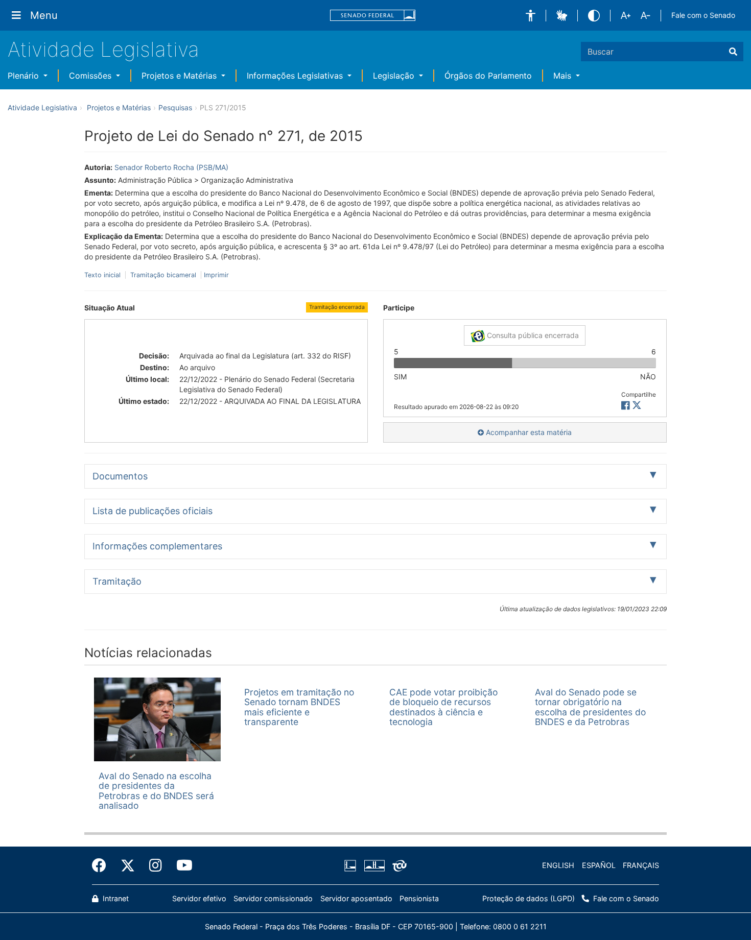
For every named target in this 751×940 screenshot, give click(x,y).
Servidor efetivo (199, 898)
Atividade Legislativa (103, 49)
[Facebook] (102, 865)
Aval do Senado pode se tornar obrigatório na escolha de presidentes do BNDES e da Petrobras (590, 707)
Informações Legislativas (296, 75)
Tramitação (117, 581)
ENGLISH (558, 865)
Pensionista (419, 898)
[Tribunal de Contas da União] (398, 865)
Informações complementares (157, 546)
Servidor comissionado (273, 898)
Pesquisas (175, 107)
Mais (563, 75)
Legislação (395, 75)
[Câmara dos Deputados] (352, 865)
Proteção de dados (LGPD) (528, 898)
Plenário (24, 75)
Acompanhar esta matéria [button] (528, 432)
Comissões (91, 75)
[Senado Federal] (373, 15)
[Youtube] (181, 865)
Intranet (115, 898)
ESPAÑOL (599, 865)
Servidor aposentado (356, 898)
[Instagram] (155, 865)
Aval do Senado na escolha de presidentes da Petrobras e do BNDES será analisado (156, 790)
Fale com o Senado (703, 15)
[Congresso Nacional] (374, 865)
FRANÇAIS (641, 865)
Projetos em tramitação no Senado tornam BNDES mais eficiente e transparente (299, 707)
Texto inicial (103, 275)
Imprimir (216, 275)
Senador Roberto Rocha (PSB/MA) (171, 167)
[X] (637, 406)
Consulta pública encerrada (532, 335)
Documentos (120, 476)
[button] (530, 15)
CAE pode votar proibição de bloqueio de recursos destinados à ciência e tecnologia (443, 707)
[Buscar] (733, 51)
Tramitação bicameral (163, 275)
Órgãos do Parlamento (488, 75)
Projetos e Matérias (180, 75)
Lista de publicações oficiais (152, 510)
